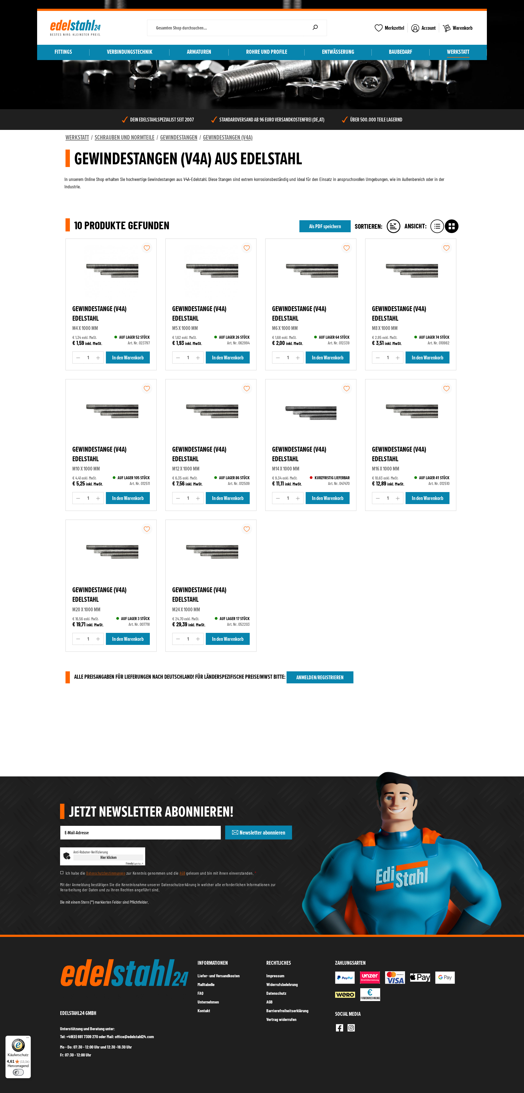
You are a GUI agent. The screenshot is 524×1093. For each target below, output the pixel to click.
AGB (182, 873)
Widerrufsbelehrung (282, 984)
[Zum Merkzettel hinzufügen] (146, 247)
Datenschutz (276, 993)
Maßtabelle (206, 984)
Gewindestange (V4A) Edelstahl (99, 313)
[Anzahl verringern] (78, 358)
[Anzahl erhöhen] (98, 358)
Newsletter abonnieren (262, 832)
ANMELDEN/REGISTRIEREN (320, 677)
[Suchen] (315, 28)
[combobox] (225, 28)
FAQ (200, 993)
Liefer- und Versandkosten (219, 975)
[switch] (18, 1072)
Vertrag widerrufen (281, 1019)
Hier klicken (108, 857)
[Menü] (27, 1039)
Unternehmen (208, 1001)
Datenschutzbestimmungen (105, 873)
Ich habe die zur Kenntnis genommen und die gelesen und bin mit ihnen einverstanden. (161, 873)
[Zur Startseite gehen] (75, 28)
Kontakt (204, 1010)
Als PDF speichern (325, 226)
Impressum (275, 975)
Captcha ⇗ (134, 863)
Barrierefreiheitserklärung (287, 1010)
